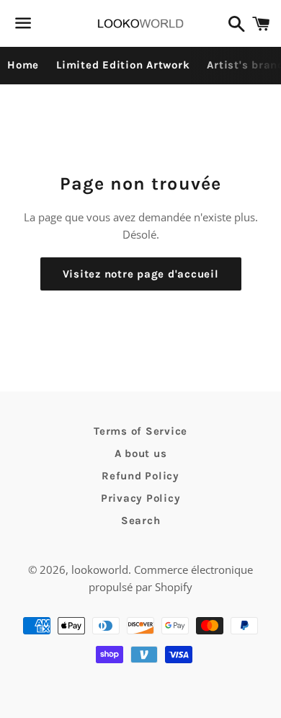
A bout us (141, 453)
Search (141, 520)
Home (23, 64)
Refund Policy (140, 475)
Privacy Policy (141, 498)
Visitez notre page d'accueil (141, 273)
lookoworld (99, 569)
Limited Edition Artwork (122, 64)
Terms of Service (140, 431)
